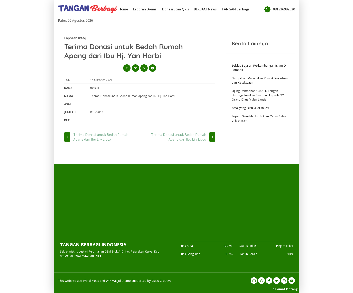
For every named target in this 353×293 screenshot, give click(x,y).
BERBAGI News (205, 9)
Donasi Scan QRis (175, 9)
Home (123, 9)
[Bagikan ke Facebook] (127, 68)
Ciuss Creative (162, 280)
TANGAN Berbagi (235, 9)
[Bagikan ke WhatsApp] (144, 68)
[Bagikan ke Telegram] (152, 68)
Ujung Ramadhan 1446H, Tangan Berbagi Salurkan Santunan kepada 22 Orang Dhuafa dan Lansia (258, 95)
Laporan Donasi (145, 9)
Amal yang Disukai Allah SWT (251, 108)
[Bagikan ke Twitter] (135, 68)
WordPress (91, 280)
